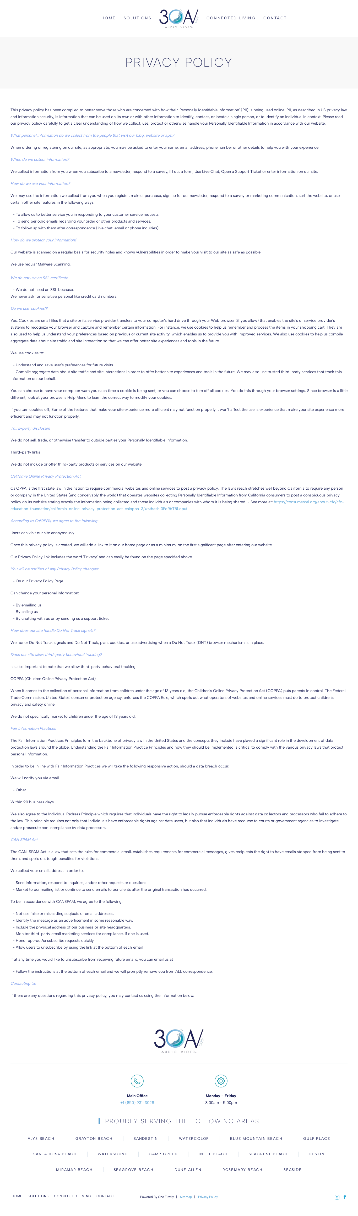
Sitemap (186, 1197)
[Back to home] (179, 18)
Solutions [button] (138, 18)
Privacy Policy (208, 1197)
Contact (275, 18)
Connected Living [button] (231, 18)
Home (108, 18)
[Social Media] (337, 1196)
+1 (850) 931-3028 (137, 1102)
